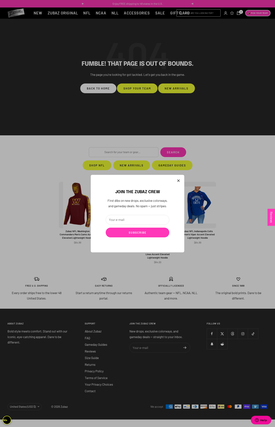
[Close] (178, 180)
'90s (5, 420)
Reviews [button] (271, 217)
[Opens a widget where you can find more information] (261, 420)
